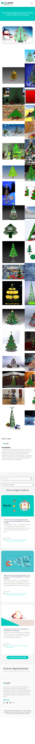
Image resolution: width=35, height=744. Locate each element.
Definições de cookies (24, 713)
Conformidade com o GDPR (12, 713)
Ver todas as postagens (17, 657)
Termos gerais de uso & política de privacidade (20, 712)
